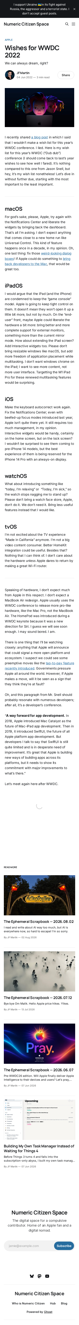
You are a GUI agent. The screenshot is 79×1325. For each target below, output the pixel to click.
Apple (9, 39)
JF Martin (23, 73)
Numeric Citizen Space (26, 24)
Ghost (48, 1312)
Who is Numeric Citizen (28, 1303)
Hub (53, 1303)
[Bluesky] (32, 1276)
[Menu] (73, 24)
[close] (74, 9)
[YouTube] (47, 1276)
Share (66, 75)
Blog (64, 1303)
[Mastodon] (39, 1276)
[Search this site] (67, 24)
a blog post (39, 137)
